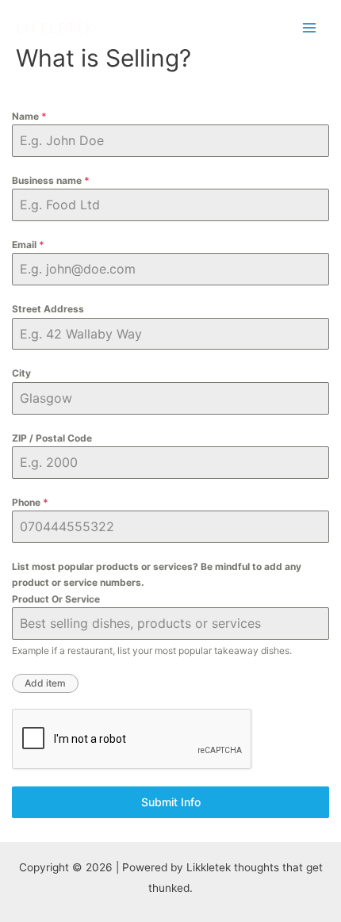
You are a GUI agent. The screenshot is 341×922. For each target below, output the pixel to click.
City (21, 373)
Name (29, 116)
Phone (30, 502)
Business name (51, 180)
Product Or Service (56, 599)
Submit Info (171, 802)
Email (28, 245)
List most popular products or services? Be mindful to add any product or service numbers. (156, 574)
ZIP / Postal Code (52, 438)
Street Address (48, 309)
